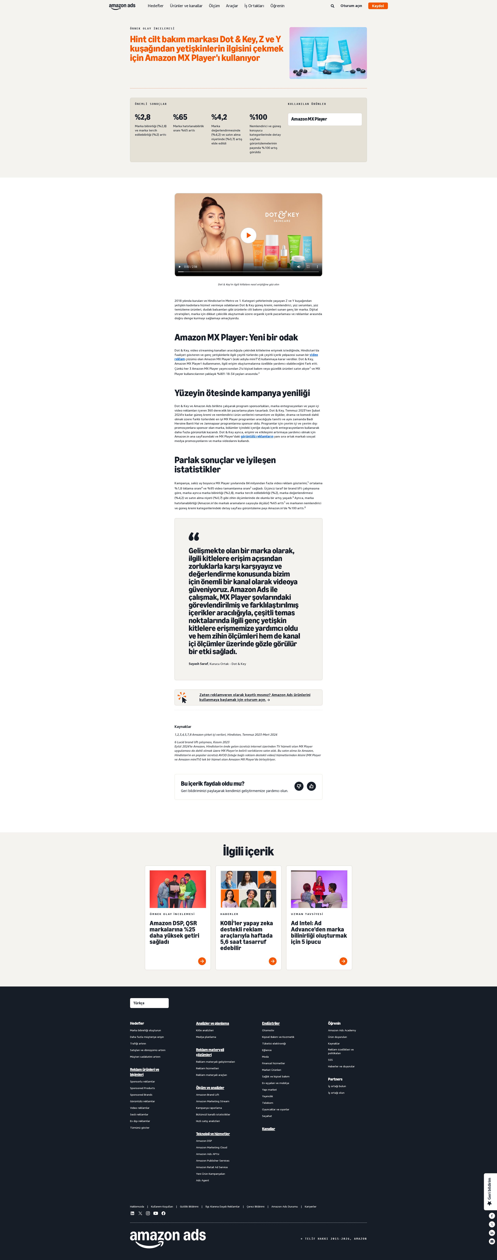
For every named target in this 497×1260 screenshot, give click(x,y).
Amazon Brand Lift (207, 1094)
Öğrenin (277, 5)
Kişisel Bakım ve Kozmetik (278, 1036)
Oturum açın (351, 5)
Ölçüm (214, 5)
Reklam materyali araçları (211, 1074)
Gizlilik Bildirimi (189, 1206)
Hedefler (156, 5)
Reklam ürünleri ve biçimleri (144, 1072)
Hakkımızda (137, 1206)
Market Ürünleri (271, 1069)
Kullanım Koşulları (162, 1206)
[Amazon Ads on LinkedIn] (132, 1213)
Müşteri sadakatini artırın (145, 1056)
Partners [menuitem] (335, 1079)
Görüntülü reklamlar (142, 1101)
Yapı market (269, 1089)
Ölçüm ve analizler (210, 1087)
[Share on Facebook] (492, 1216)
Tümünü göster (139, 1127)
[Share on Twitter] (492, 1224)
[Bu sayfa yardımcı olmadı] (299, 787)
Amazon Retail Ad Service (212, 1167)
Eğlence (267, 1050)
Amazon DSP (204, 1140)
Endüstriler (271, 1023)
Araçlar (232, 5)
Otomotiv (268, 1030)
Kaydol (378, 6)
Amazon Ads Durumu (284, 1206)
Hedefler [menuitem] (137, 1023)
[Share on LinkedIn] (492, 1233)
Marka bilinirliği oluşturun (145, 1030)
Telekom (267, 1102)
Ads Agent (202, 1180)
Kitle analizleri (205, 1030)
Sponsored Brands (141, 1094)
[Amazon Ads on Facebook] (163, 1213)
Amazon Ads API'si (207, 1154)
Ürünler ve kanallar (186, 5)
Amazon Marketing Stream (212, 1101)
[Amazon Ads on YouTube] (155, 1213)
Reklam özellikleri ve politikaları (341, 1051)
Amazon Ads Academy (342, 1030)
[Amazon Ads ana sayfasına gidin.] (168, 1238)
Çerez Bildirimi (255, 1206)
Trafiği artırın (138, 1043)
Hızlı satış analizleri (208, 1121)
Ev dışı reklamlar (140, 1121)
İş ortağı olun (336, 1092)
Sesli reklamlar (139, 1114)
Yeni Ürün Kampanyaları (210, 1173)
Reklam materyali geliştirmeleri (215, 1061)
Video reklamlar (139, 1107)
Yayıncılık (267, 1096)
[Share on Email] (492, 1241)
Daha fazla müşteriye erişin (147, 1036)
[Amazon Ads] (119, 6)
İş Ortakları (254, 5)
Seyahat (267, 1116)
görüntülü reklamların (257, 436)
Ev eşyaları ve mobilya (275, 1083)
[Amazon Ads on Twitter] (140, 1213)
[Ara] (332, 6)
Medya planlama (206, 1036)
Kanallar (268, 1128)
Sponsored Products (142, 1088)
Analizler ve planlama (212, 1023)
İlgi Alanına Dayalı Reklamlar (222, 1206)
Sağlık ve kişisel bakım (275, 1076)
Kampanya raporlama (209, 1107)
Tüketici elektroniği (274, 1043)
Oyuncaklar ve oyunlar (275, 1109)
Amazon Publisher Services (212, 1160)
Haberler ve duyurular (341, 1066)
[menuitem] (149, 1101)
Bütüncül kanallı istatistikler (213, 1114)
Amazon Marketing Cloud (211, 1147)
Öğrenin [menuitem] (334, 1023)
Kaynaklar (334, 1043)
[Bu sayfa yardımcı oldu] (311, 787)
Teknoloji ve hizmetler (213, 1133)
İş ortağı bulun (337, 1086)
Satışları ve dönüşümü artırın (147, 1050)
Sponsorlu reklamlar (142, 1081)
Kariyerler (310, 1206)
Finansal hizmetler (273, 1063)
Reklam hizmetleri (207, 1068)
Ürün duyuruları (337, 1036)
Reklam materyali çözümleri (210, 1052)
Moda (265, 1056)
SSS (330, 1059)
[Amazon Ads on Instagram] (148, 1213)
